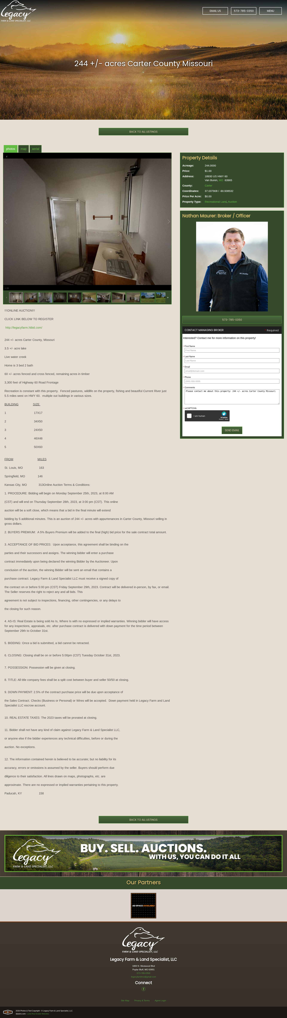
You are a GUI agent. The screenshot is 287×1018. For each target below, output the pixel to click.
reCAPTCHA (189, 408)
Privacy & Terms (142, 1000)
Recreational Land (216, 201)
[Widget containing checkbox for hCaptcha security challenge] (207, 415)
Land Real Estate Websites (38, 1014)
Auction (232, 201)
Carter (208, 185)
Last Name (189, 356)
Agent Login (160, 1000)
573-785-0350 (244, 11)
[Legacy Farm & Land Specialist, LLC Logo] (18, 11)
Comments (189, 387)
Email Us (215, 11)
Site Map (125, 1000)
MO (221, 180)
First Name (189, 346)
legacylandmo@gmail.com (143, 977)
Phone (187, 377)
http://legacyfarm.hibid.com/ (23, 327)
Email (186, 367)
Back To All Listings (143, 132)
